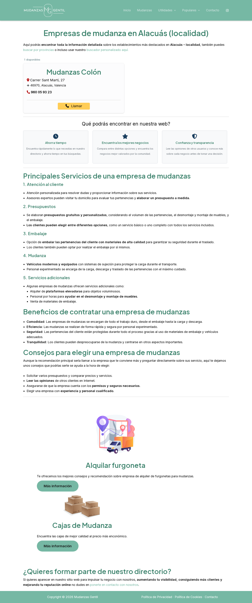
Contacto (212, 10)
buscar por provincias (38, 50)
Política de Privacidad (156, 597)
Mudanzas (144, 10)
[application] (174, 10)
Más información (58, 486)
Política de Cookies (188, 597)
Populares (189, 10)
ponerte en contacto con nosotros (114, 585)
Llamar (76, 106)
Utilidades (165, 10)
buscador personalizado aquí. (108, 50)
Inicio (127, 10)
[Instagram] (227, 10)
